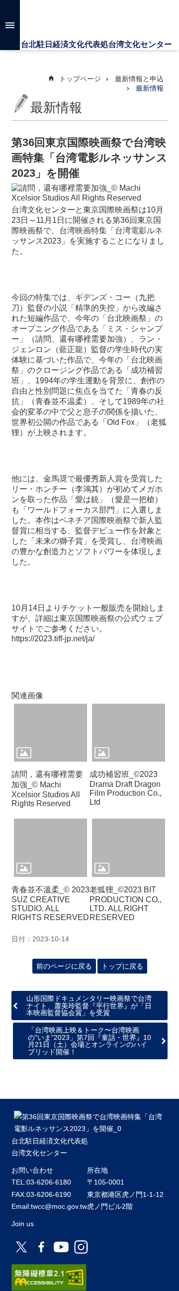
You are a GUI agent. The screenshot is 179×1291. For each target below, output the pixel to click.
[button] (50, 733)
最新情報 (150, 88)
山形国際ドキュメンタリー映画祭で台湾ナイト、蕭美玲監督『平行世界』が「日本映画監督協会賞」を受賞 (89, 1005)
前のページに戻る (64, 966)
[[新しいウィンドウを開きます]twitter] (21, 1247)
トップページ (80, 79)
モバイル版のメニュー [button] (10, 25)
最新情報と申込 (139, 79)
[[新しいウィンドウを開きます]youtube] (61, 1247)
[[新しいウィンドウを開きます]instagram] (81, 1247)
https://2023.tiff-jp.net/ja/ (52, 638)
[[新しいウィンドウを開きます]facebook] (41, 1247)
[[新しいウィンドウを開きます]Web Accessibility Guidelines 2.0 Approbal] (49, 1277)
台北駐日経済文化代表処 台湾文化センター (90, 20)
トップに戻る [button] (122, 966)
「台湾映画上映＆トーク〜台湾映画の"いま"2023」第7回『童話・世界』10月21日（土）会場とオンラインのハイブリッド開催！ (89, 1040)
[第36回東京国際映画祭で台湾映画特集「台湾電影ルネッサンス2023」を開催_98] (89, 1129)
